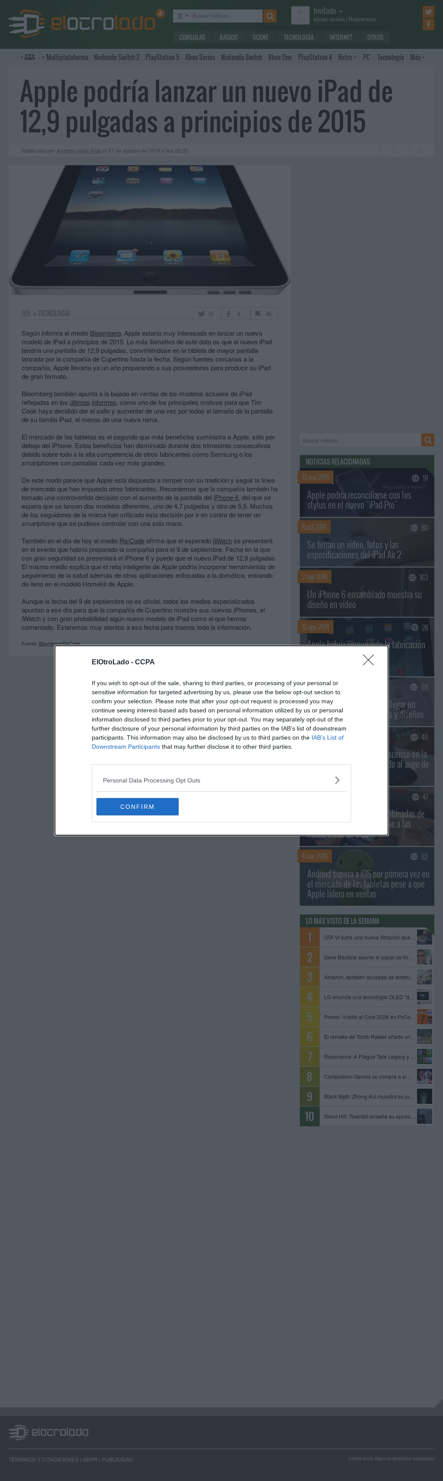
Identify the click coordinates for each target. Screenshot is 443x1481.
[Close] (371, 662)
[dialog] (221, 740)
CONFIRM (137, 806)
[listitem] (221, 780)
